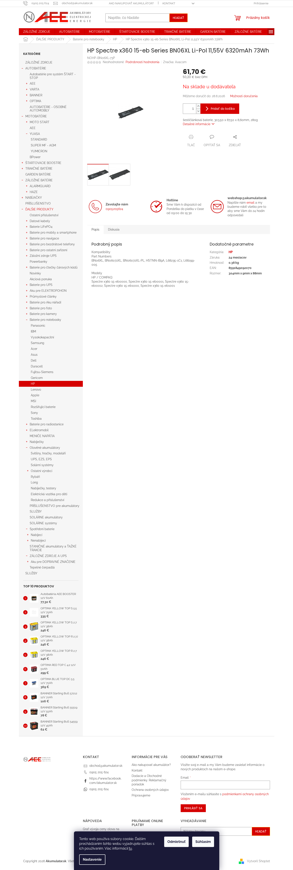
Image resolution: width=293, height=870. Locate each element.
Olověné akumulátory (45, 447)
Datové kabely (40, 221)
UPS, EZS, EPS (41, 459)
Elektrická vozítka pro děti (49, 494)
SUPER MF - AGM (43, 145)
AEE (33, 83)
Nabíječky (37, 442)
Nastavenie (92, 859)
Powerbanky (38, 261)
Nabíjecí (36, 535)
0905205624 (114, 209)
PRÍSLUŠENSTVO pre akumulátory (54, 506)
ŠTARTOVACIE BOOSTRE (43, 163)
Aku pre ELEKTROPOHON (48, 290)
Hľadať (178, 18)
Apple (35, 395)
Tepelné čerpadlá (42, 567)
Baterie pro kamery (43, 314)
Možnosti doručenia (244, 96)
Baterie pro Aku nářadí (45, 302)
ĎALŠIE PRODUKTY (39, 209)
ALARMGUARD (40, 186)
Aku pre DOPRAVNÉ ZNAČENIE (53, 562)
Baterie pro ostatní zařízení (48, 250)
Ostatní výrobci (41, 471)
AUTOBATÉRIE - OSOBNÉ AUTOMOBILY (48, 108)
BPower (35, 157)
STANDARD (39, 139)
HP (33, 383)
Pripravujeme (141, 795)
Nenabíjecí (38, 540)
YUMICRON (39, 151)
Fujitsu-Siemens (42, 372)
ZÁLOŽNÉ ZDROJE (38, 62)
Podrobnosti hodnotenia (142, 62)
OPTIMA (35, 101)
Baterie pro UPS (41, 285)
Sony (34, 413)
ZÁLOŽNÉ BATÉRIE (39, 180)
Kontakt (168, 3)
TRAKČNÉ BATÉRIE (38, 168)
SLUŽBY (36, 511)
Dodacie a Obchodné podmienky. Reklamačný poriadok (149, 780)
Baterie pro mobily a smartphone (53, 232)
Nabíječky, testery (43, 488)
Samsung (37, 343)
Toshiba (36, 418)
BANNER (36, 95)
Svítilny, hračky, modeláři (48, 453)
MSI (33, 401)
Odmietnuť (176, 842)
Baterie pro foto (41, 308)
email (250, 202)
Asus (34, 354)
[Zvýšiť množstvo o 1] (198, 106)
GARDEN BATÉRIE (38, 174)
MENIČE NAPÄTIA (42, 436)
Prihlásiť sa (193, 808)
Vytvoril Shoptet (258, 861)
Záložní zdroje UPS (43, 255)
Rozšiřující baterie (43, 407)
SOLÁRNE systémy (43, 523)
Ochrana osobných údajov (150, 789)
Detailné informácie (196, 124)
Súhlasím (203, 842)
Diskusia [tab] (113, 229)
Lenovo (36, 389)
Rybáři (35, 476)
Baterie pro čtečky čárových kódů (53, 267)
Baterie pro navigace (44, 238)
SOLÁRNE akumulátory (46, 517)
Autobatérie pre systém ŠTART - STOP (53, 76)
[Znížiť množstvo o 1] (198, 111)
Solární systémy (42, 465)
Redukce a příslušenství (47, 500)
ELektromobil (39, 430)
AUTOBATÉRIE (35, 68)
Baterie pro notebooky (45, 319)
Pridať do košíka (223, 108)
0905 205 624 (99, 772)
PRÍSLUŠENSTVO (38, 203)
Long (34, 482)
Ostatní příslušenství (44, 215)
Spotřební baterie (42, 529)
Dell (33, 360)
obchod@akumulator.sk (105, 765)
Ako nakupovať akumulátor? (131, 3)
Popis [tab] (95, 229)
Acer (34, 349)
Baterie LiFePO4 (41, 226)
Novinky (35, 273)
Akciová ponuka (41, 279)
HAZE (34, 192)
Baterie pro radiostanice (47, 424)
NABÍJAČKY (33, 197)
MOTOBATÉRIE (36, 116)
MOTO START (39, 122)
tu (130, 848)
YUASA (35, 134)
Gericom (37, 378)
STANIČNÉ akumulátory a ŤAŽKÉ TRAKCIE (53, 548)
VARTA (34, 89)
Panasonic (38, 325)
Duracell (37, 366)
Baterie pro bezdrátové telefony (52, 244)
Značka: (175, 62)
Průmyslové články (43, 296)
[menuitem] (37, 31)
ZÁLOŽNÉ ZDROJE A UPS (48, 556)
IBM (33, 331)
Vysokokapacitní (42, 337)
